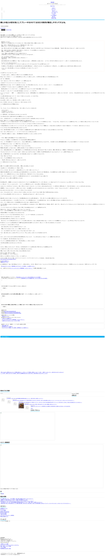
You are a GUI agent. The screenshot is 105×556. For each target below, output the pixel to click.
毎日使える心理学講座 (4, 26)
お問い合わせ (53, 17)
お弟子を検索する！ (5, 261)
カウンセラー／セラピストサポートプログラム (9, 545)
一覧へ (32, 408)
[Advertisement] (17, 332)
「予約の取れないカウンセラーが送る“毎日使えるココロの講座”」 (28, 277)
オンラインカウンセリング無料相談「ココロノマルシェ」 (21, 268)
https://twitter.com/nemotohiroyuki (10, 311)
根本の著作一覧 (5, 325)
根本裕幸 (52, 2)
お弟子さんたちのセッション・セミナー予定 (11, 320)
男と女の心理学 (3, 513)
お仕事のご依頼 (53, 18)
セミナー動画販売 (53, 15)
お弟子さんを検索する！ (7, 318)
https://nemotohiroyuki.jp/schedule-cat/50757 (8, 259)
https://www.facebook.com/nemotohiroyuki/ (12, 312)
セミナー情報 (53, 13)
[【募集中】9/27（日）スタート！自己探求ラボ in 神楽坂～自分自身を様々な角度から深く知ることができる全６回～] (27, 407)
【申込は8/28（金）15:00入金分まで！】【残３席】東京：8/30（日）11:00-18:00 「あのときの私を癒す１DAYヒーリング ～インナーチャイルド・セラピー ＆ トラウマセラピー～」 (43, 400)
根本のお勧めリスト (4, 516)
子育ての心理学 (3, 514)
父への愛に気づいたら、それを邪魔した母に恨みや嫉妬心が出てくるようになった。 (17, 498)
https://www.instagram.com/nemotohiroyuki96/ (13, 313)
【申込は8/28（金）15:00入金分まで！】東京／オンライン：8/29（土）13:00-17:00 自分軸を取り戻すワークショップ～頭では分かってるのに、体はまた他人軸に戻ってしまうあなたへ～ (50, 402)
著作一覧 (53, 16)
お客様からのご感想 (4, 543)
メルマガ (53, 14)
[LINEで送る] (8, 29)
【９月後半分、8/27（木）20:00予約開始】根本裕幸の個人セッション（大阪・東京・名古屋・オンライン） (24, 398)
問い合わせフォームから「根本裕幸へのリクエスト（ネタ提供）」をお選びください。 (18, 266)
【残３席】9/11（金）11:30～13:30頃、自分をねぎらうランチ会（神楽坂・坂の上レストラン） (40, 404)
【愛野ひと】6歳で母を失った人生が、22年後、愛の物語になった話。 (14, 499)
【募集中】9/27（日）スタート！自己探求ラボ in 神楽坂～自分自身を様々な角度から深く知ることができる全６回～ (50, 406)
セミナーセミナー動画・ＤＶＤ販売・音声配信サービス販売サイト (15, 327)
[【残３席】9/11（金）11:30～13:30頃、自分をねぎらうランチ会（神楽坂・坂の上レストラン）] (21, 405)
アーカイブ (2, 521)
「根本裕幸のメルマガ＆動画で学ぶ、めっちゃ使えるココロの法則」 (34, 278)
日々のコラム (3, 509)
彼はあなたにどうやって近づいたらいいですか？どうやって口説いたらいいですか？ (17, 501)
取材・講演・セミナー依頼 (5, 546)
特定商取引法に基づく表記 (5, 548)
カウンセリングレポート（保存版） (7, 515)
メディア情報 (3, 547)
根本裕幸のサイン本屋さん (7, 326)
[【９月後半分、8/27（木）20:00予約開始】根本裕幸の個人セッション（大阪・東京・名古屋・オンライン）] (3, 399)
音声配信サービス (3, 508)
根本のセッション (4, 262)
